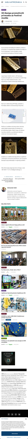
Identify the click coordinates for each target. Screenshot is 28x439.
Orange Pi (6, 393)
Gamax (8, 383)
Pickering (12, 393)
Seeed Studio (4, 396)
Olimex (2, 393)
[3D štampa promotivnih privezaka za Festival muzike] (14, 35)
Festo (22, 381)
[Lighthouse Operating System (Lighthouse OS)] (14, 282)
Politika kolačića (10, 437)
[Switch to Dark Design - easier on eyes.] (24, 2)
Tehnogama (8, 400)
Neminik (16, 391)
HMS (2, 385)
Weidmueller (4, 404)
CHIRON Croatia (19, 375)
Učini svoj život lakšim (20, 178)
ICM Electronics (7, 385)
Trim (9, 401)
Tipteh (3, 401)
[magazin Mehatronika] (13, 2)
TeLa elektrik (13, 400)
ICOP (13, 385)
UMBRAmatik (19, 401)
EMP (10, 380)
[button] (26, 419)
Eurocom (5, 381)
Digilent (9, 377)
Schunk (24, 395)
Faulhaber (18, 381)
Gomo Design (13, 383)
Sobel (19, 397)
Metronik (3, 390)
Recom (24, 393)
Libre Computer (20, 386)
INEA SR (16, 385)
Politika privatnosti (17, 437)
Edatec (18, 377)
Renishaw (2, 395)
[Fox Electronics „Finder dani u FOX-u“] (14, 258)
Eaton (15, 377)
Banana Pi (16, 374)
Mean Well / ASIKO (16, 388)
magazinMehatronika (4, 388)
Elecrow (7, 378)
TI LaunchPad (17, 400)
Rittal (5, 395)
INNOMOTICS (20, 385)
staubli (25, 396)
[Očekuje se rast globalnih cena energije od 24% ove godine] (14, 329)
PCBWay (9, 393)
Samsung (9, 395)
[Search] (26, 2)
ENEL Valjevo (18, 380)
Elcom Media (22, 377)
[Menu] (2, 2)
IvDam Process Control (7, 387)
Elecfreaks (3, 378)
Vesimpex (20, 403)
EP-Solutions (24, 380)
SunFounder (10, 398)
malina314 (10, 388)
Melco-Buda (23, 388)
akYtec (5, 374)
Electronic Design (12, 378)
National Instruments (11, 391)
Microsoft (7, 390)
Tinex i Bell (23, 400)
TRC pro (6, 401)
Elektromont (18, 378)
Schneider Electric (16, 395)
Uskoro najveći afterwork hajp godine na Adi (13, 225)
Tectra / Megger (17, 398)
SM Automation (14, 396)
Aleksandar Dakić (8, 21)
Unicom (24, 401)
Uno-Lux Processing (7, 403)
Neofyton (21, 391)
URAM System (15, 403)
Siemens (10, 396)
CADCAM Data (13, 375)
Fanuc (13, 381)
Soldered (22, 396)
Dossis (13, 377)
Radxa (15, 393)
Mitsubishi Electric (23, 390)
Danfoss (3, 377)
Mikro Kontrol (13, 390)
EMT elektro (13, 380)
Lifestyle (4, 9)
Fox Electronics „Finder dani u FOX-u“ (11, 270)
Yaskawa (15, 404)
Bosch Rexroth (7, 375)
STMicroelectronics (4, 398)
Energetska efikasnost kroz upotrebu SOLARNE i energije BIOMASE (7, 180)
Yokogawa (19, 404)
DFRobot (6, 377)
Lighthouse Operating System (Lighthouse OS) (13, 293)
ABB (2, 374)
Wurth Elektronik (11, 404)
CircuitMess (25, 375)
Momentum (4, 391)
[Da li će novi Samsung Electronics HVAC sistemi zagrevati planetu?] (14, 237)
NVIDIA (24, 391)
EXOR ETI (9, 381)
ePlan (2, 381)
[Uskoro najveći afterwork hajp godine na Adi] (14, 213)
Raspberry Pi (20, 393)
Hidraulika (24, 383)
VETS (23, 403)
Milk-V (18, 390)
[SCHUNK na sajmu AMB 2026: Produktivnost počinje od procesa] (14, 305)
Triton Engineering (13, 401)
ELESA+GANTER (5, 380)
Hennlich (19, 383)
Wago (25, 403)
